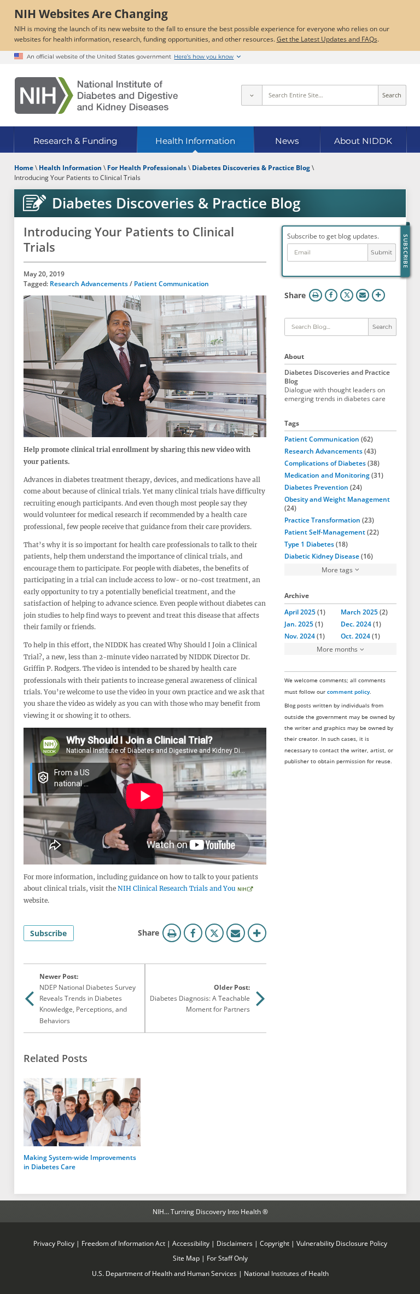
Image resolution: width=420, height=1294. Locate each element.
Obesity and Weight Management (337, 499)
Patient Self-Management (324, 531)
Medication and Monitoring (327, 475)
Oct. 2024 (355, 635)
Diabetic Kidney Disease (321, 556)
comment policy (348, 691)
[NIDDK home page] (96, 95)
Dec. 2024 (356, 623)
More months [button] (337, 649)
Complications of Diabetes (325, 463)
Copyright (274, 1243)
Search (391, 95)
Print (171, 933)
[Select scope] (251, 95)
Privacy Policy (53, 1243)
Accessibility (190, 1243)
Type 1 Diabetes (309, 543)
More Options (257, 933)
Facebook (193, 933)
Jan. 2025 (298, 623)
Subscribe (48, 933)
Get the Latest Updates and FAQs (327, 38)
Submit (381, 252)
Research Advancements (89, 283)
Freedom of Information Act (123, 1243)
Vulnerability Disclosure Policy (341, 1243)
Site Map (186, 1258)
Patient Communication (171, 283)
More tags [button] (337, 569)
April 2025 (300, 611)
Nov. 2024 (299, 635)
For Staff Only (227, 1258)
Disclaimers (235, 1243)
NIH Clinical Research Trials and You (177, 888)
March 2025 (359, 611)
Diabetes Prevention (316, 487)
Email (235, 933)
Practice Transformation (322, 519)
